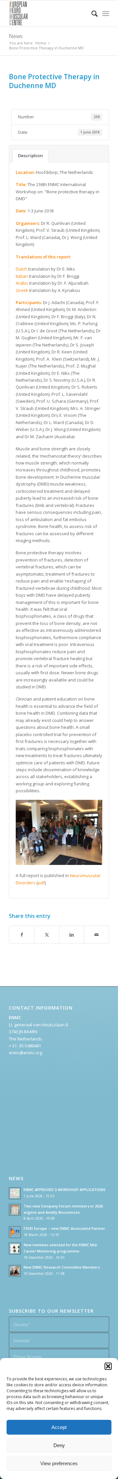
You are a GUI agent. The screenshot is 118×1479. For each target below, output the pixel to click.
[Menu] (105, 13)
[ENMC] (49, 13)
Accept (59, 1427)
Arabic (22, 283)
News (16, 36)
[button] (108, 1366)
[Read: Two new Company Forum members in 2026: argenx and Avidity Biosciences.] (15, 1210)
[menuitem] (91, 13)
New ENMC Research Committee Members (62, 1267)
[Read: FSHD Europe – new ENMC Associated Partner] (15, 1232)
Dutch (21, 269)
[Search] (91, 13)
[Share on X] (46, 934)
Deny (59, 1445)
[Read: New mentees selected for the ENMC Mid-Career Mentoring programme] (15, 1248)
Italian (22, 276)
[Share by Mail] (96, 934)
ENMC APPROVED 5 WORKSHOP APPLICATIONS (65, 1189)
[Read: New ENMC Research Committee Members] (15, 1271)
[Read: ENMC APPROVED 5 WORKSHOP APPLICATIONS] (15, 1193)
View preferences (59, 1463)
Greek (22, 290)
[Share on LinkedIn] (71, 934)
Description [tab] (30, 155)
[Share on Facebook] (21, 934)
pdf (41, 883)
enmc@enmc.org (25, 1053)
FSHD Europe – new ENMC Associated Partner (64, 1228)
